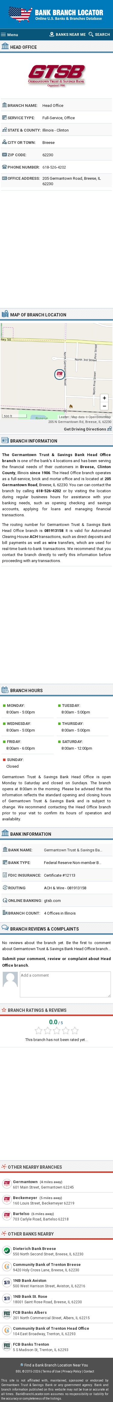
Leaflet (64, 417)
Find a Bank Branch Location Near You (56, 1365)
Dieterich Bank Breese (34, 1248)
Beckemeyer (25, 1197)
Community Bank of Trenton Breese (47, 1264)
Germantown (25, 1182)
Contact (88, 1371)
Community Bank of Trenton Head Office (51, 1328)
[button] (56, 371)
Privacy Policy (71, 1371)
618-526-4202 (54, 167)
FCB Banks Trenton (31, 1344)
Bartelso (21, 1213)
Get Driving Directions (85, 429)
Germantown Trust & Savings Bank (74, 850)
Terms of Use (51, 1371)
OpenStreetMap (100, 417)
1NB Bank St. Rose (30, 1296)
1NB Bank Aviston (29, 1280)
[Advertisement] (56, 248)
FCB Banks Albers (30, 1312)
